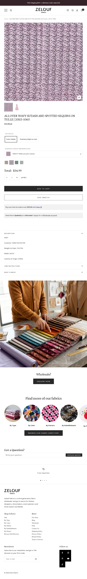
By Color (7, 523)
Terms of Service (37, 539)
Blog (33, 520)
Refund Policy (36, 537)
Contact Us (35, 528)
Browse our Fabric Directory (43, 433)
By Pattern (7, 526)
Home (6, 19)
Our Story (35, 517)
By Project (7, 531)
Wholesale (35, 523)
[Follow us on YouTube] (68, 559)
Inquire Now (43, 381)
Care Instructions (12, 266)
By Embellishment (10, 528)
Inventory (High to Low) (28, 139)
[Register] (36, 559)
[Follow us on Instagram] (68, 553)
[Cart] (82, 10)
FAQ (33, 526)
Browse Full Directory (11, 534)
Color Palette (11, 139)
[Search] (11, 10)
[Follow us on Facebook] (62, 553)
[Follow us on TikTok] (62, 564)
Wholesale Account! (50, 215)
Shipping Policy (37, 531)
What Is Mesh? (10, 272)
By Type (7, 520)
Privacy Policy (36, 534)
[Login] (77, 10)
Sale (5, 517)
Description (9, 233)
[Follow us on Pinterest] (62, 559)
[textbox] (35, 455)
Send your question (74, 455)
